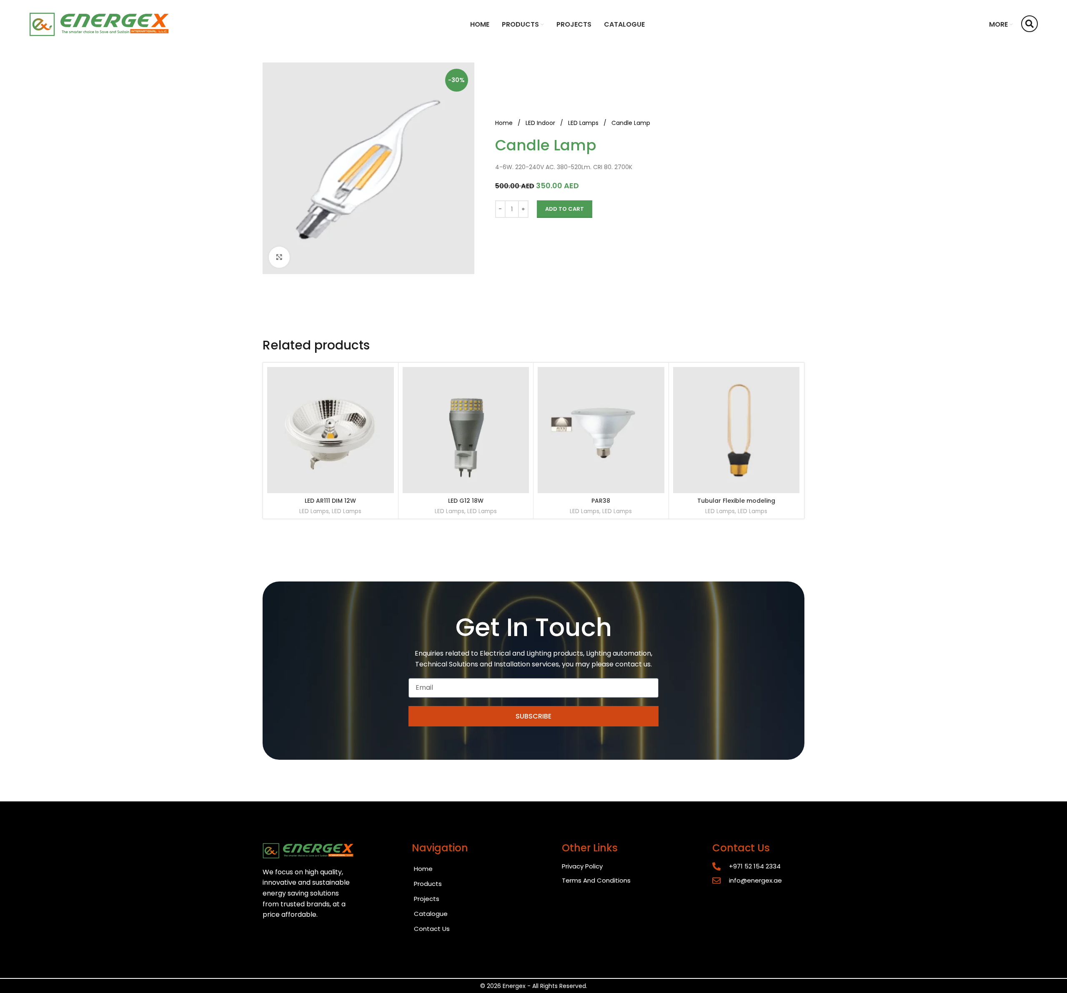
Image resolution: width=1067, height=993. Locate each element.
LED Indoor (541, 123)
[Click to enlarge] (279, 257)
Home (504, 123)
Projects (426, 898)
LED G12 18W (465, 500)
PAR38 (600, 500)
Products (428, 883)
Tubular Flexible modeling (736, 500)
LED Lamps (584, 123)
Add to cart (564, 209)
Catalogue (431, 913)
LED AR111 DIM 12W (330, 500)
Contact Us (432, 928)
